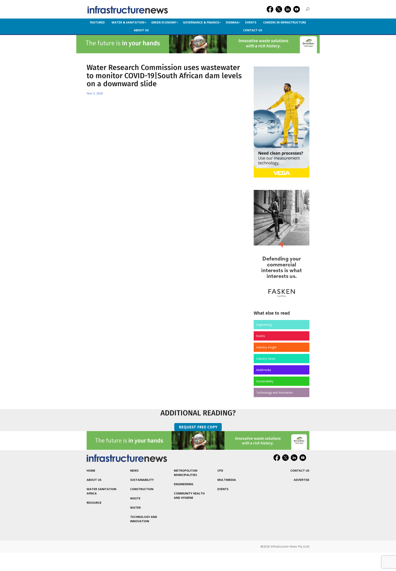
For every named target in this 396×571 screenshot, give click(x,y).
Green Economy (163, 22)
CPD (220, 470)
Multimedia (263, 370)
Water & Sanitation (128, 22)
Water (135, 507)
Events (250, 22)
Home (91, 470)
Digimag (232, 22)
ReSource (94, 503)
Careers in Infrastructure (284, 22)
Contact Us (252, 30)
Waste (135, 498)
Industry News (265, 359)
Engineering (264, 325)
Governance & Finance (201, 22)
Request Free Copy (198, 426)
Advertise (301, 480)
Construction (141, 489)
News (134, 470)
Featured (97, 22)
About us (141, 30)
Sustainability (264, 381)
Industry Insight (266, 347)
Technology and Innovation (274, 392)
